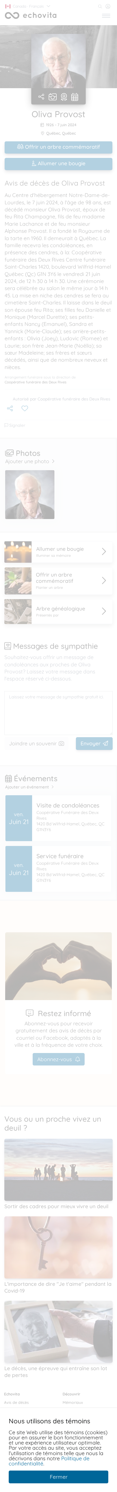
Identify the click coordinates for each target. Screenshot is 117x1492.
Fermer (58, 1477)
